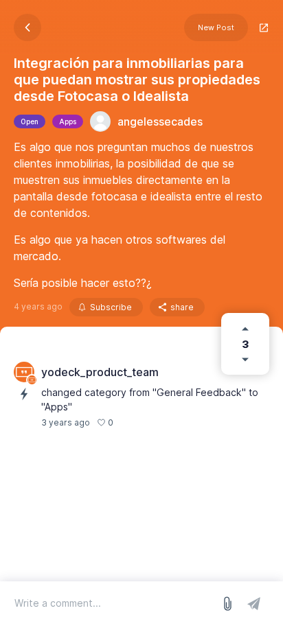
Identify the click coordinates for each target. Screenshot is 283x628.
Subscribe (111, 307)
